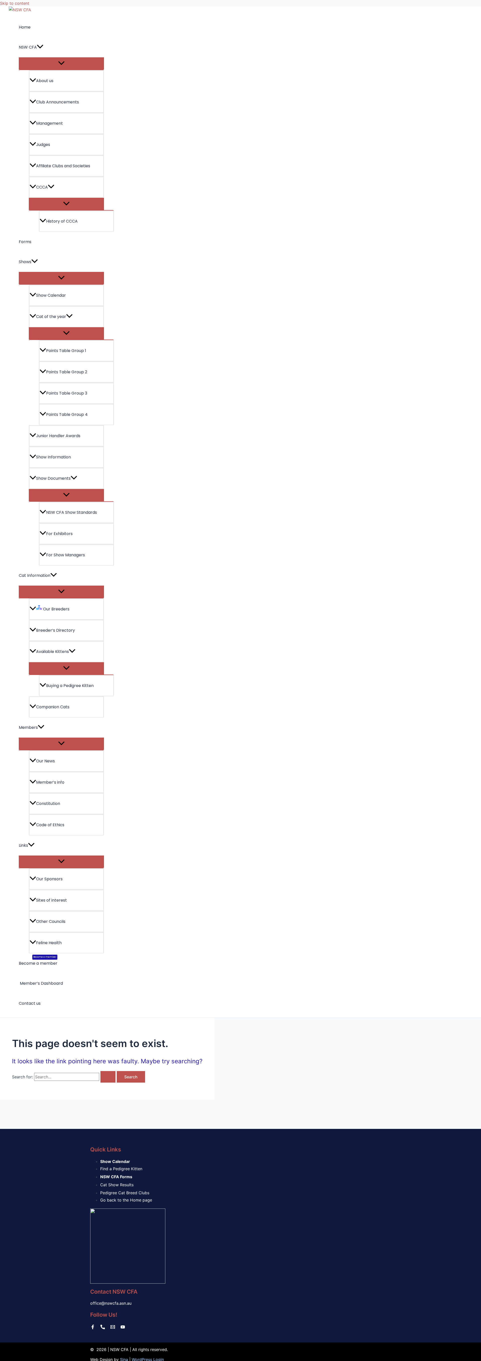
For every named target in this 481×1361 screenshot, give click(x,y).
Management (49, 123)
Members (28, 727)
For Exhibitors (59, 534)
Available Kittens (52, 651)
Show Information (53, 457)
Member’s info (50, 782)
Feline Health (49, 943)
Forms (25, 242)
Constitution (48, 803)
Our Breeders (55, 609)
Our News (45, 761)
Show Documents (53, 478)
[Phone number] (102, 1327)
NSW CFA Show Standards (71, 512)
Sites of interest (51, 900)
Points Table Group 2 (66, 372)
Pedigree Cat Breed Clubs (124, 1192)
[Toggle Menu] (61, 63)
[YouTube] (122, 1327)
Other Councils (50, 921)
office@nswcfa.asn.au (111, 1303)
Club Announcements (57, 102)
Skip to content (14, 3)
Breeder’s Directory (55, 630)
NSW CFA (28, 47)
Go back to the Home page (126, 1200)
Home (25, 27)
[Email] (112, 1327)
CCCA (42, 187)
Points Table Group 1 (66, 351)
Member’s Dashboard (41, 983)
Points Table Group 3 (66, 393)
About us (44, 81)
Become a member (38, 960)
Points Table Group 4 (67, 414)
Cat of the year (51, 316)
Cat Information (34, 575)
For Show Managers (65, 555)
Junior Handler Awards (58, 436)
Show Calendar (51, 295)
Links (23, 845)
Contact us (30, 1003)
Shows (25, 262)
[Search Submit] (107, 1077)
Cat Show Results (117, 1184)
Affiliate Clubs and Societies (63, 166)
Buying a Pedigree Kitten (70, 686)
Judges (43, 144)
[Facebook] (92, 1327)
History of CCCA (62, 221)
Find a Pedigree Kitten (121, 1168)
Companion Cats (52, 707)
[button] (40, 47)
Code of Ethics (50, 825)
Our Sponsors (49, 879)
